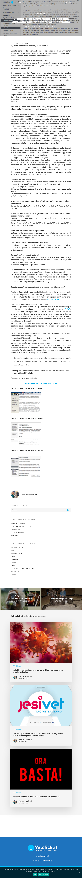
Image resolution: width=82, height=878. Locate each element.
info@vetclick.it (42, 856)
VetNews (41, 13)
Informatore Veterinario (21, 526)
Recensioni (15, 529)
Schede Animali (17, 532)
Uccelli (13, 574)
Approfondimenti (18, 523)
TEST (67, 309)
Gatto (13, 565)
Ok (35, 874)
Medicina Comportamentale (22, 568)
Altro (13, 550)
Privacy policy (43, 874)
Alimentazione (17, 547)
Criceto (14, 562)
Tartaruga (15, 571)
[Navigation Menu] (70, 2)
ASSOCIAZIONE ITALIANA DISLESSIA (41, 383)
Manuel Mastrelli (34, 26)
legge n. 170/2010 (54, 299)
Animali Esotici (17, 553)
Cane (13, 556)
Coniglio (14, 559)
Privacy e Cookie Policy (42, 860)
